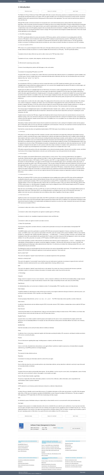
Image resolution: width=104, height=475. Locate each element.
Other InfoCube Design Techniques (26, 465)
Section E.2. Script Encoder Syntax (73, 466)
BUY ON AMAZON (76, 428)
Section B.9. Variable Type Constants (73, 465)
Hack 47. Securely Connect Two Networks (51, 448)
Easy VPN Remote (22, 451)
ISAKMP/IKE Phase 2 (23, 444)
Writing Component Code (71, 459)
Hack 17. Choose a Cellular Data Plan (50, 446)
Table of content (52, 11)
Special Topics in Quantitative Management (52, 467)
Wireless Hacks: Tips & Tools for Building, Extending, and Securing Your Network (51, 442)
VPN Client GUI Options (23, 449)
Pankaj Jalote (60, 427)
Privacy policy (82, 472)
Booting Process (69, 443)
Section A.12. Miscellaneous (71, 463)
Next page (75, 11)
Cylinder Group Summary (71, 450)
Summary (20, 461)
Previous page (28, 11)
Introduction (68, 448)
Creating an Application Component (26, 459)
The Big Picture (68, 446)
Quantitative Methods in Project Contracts (51, 469)
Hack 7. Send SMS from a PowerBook (50, 445)
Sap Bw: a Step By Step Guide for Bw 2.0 (27, 457)
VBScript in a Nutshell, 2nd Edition (74, 457)
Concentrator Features (23, 446)
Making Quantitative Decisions (49, 464)
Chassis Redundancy (23, 447)
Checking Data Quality (23, 463)
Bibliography (68, 445)
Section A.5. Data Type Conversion (73, 461)
